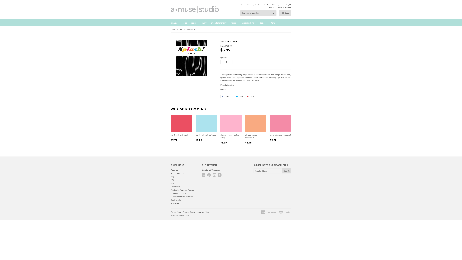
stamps (174, 22)
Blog (172, 176)
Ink (181, 29)
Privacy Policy (176, 212)
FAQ (172, 180)
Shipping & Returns (178, 193)
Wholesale (175, 203)
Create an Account (284, 7)
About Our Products (178, 173)
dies (185, 22)
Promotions (175, 186)
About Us (174, 170)
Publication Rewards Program (182, 190)
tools (262, 22)
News (173, 183)
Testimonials (176, 200)
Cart (287, 13)
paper (194, 22)
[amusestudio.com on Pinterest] (209, 175)
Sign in (271, 7)
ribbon (234, 22)
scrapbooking (248, 22)
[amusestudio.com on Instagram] (214, 175)
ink (203, 22)
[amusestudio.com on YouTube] (220, 175)
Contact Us (215, 170)
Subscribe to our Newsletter (182, 196)
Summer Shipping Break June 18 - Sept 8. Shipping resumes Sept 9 (266, 5)
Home (173, 29)
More (272, 22)
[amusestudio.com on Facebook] (203, 175)
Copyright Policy (203, 212)
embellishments (218, 22)
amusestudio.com (182, 215)
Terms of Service (189, 212)
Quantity (223, 57)
